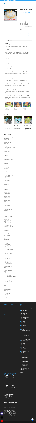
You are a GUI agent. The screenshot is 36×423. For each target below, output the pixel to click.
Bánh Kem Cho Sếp (7, 230)
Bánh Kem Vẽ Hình (6, 155)
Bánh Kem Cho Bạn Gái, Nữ (8, 209)
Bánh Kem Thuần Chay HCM (8, 152)
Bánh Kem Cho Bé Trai (7, 277)
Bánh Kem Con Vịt (7, 177)
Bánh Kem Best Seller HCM (28, 34)
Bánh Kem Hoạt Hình (7, 244)
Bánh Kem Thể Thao (7, 151)
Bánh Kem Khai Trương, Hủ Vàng (8, 159)
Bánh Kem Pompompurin (8, 248)
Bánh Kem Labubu (7, 256)
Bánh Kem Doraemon (8, 261)
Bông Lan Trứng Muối (7, 235)
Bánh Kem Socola (6, 167)
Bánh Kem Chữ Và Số (7, 293)
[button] (16, 10)
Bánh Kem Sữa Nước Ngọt (8, 266)
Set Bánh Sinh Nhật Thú (7, 148)
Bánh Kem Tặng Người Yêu (8, 216)
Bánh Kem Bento (6, 206)
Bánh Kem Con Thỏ (7, 187)
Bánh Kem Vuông (6, 239)
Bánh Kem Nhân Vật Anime (9, 249)
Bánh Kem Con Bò (7, 181)
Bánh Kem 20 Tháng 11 (7, 289)
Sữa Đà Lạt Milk (6, 294)
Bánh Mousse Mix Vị (7, 139)
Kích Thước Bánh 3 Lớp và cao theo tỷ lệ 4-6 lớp (22, 28)
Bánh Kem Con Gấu (7, 185)
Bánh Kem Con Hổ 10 (26, 107)
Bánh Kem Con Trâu (7, 190)
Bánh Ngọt (5, 297)
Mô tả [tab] (5, 40)
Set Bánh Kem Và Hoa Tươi (7, 156)
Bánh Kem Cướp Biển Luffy (9, 253)
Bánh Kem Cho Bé (6, 243)
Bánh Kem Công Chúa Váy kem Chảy (11, 276)
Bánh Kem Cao (21, 35)
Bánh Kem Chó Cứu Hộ (8, 254)
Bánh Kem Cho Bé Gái (7, 271)
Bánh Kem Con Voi (7, 180)
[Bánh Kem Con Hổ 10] (27, 104)
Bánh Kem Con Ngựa (7, 197)
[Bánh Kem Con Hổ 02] (9, 104)
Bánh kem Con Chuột (7, 189)
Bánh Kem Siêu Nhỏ (6, 154)
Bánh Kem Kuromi (7, 258)
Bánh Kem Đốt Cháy (24, 325)
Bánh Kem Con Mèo (7, 193)
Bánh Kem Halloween (7, 298)
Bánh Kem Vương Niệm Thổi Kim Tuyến (11, 212)
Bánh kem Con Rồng (25, 358)
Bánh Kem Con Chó (7, 205)
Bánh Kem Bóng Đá (8, 280)
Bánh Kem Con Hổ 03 (17, 107)
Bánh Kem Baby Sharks (8, 250)
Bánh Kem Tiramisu (24, 310)
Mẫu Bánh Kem (22, 305)
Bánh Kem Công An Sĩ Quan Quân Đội (9, 147)
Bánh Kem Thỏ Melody (8, 188)
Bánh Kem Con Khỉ (7, 196)
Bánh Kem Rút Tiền (6, 163)
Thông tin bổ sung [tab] (11, 40)
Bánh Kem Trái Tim (8, 220)
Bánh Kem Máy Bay (8, 278)
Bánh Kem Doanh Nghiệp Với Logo (9, 231)
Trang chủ (5, 7)
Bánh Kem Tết (6, 171)
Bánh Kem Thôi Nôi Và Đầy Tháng (9, 270)
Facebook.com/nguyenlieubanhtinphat (9, 407)
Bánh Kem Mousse (6, 138)
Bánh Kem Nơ (6, 210)
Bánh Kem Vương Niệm (7, 211)
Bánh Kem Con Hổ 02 (8, 107)
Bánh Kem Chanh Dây (7, 142)
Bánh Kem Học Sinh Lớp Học (8, 290)
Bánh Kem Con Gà (7, 201)
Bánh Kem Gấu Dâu (8, 259)
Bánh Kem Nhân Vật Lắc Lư (25, 317)
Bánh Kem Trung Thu (7, 172)
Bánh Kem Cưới (6, 221)
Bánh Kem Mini (6, 158)
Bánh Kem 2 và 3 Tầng (7, 164)
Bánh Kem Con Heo (25, 366)
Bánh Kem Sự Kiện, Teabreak (8, 233)
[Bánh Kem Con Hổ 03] (18, 104)
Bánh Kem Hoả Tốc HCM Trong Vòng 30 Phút (10, 137)
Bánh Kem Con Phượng (7, 183)
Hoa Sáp (5, 285)
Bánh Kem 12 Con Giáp (24, 353)
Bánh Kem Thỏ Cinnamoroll (9, 246)
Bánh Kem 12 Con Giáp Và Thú (11, 7)
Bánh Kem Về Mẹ (6, 217)
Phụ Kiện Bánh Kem (6, 238)
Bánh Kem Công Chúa (8, 275)
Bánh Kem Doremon (26, 332)
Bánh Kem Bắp (6, 160)
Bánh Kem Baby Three (9, 257)
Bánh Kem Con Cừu (7, 176)
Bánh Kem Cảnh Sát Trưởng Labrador (10, 245)
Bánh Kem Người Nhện (9, 263)
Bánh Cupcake (6, 234)
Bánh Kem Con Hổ (17, 7)
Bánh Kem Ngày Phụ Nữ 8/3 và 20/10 (9, 214)
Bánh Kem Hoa (7, 215)
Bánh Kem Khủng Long (8, 281)
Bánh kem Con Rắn (25, 360)
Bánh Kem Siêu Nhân (8, 262)
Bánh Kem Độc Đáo (6, 168)
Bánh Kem (5, 146)
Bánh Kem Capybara (7, 267)
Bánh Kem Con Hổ (25, 356)
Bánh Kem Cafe (6, 229)
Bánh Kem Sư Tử (6, 184)
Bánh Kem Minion (7, 282)
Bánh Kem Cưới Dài (8, 222)
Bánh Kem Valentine (7, 219)
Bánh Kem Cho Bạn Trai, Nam (8, 225)
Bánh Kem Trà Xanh (7, 143)
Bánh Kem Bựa (6, 227)
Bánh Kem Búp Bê (7, 272)
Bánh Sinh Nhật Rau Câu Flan (8, 236)
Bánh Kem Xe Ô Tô (7, 284)
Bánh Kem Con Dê (7, 200)
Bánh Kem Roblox (7, 252)
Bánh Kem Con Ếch (7, 179)
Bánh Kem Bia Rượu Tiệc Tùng (8, 226)
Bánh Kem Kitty (7, 274)
